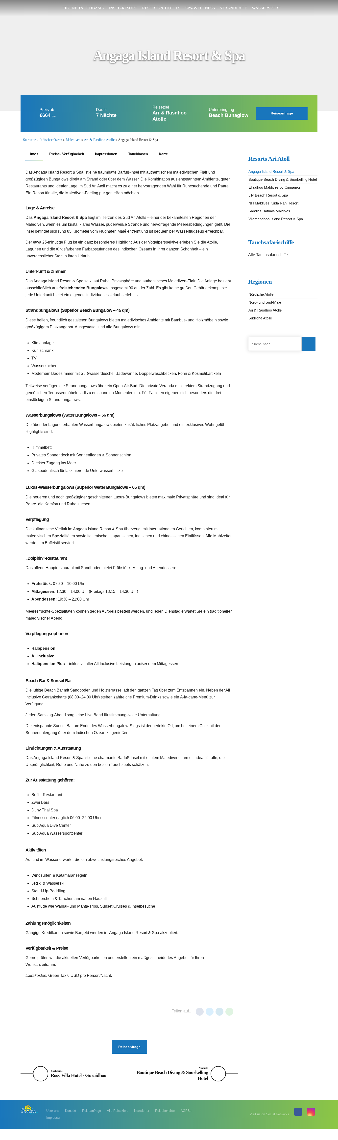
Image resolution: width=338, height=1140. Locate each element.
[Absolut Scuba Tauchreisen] (30, 1109)
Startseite (29, 140)
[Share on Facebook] (200, 1012)
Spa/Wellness (200, 8)
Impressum (54, 1117)
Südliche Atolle (260, 318)
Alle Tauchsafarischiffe (268, 255)
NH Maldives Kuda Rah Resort (273, 203)
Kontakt (70, 1111)
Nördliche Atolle (260, 294)
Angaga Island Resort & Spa (271, 171)
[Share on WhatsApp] (229, 1012)
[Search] (308, 344)
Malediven (73, 140)
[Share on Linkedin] (219, 1012)
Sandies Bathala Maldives (269, 211)
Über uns (52, 1111)
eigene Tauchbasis (83, 8)
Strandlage (233, 8)
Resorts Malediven (65, 1011)
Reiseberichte (165, 1111)
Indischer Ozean (51, 140)
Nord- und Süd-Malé (264, 302)
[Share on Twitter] (210, 1012)
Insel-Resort (123, 8)
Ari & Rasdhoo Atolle (99, 140)
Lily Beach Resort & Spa (268, 195)
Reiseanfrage (91, 1111)
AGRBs (186, 1111)
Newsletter (141, 1111)
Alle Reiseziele (117, 1111)
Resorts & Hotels (161, 8)
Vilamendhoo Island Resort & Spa (275, 219)
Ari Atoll (35, 1011)
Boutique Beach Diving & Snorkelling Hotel (282, 179)
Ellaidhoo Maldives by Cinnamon (274, 187)
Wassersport (266, 8)
